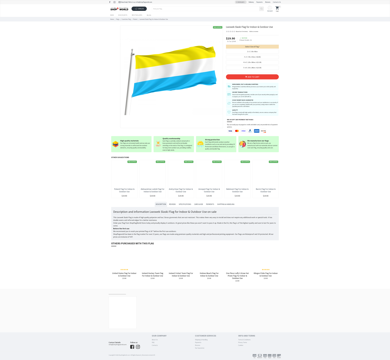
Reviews (172, 204)
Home (112, 19)
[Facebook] (110, 2)
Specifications (185, 204)
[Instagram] (114, 2)
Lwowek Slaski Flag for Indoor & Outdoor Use (123, 324)
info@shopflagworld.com (118, 344)
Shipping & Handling (225, 204)
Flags (117, 19)
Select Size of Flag (252, 47)
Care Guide (198, 204)
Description (161, 204)
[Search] (261, 9)
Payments (210, 204)
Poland (135, 19)
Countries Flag (126, 19)
